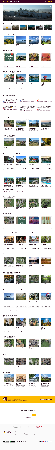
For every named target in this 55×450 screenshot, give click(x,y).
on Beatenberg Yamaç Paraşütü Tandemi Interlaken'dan (27, 101)
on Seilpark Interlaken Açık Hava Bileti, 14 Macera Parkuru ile (44, 102)
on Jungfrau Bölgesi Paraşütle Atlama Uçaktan (26, 110)
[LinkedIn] (17, 441)
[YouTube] (21, 441)
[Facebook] (19, 441)
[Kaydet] (50, 6)
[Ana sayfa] (6, 1)
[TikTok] (25, 441)
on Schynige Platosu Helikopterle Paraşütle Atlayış (9, 102)
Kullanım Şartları (27, 417)
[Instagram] (23, 441)
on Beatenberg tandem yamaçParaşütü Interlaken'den (44, 110)
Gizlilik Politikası (35, 416)
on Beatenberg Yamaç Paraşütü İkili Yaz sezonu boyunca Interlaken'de (10, 109)
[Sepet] (41, 1)
